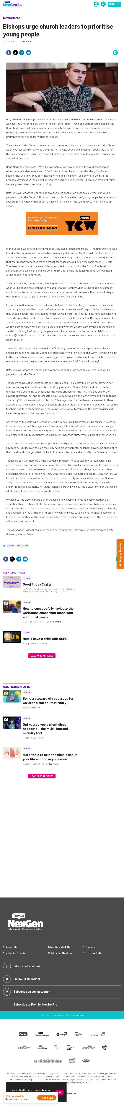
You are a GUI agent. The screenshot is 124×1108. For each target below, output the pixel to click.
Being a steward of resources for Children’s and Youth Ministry (48, 700)
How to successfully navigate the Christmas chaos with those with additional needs (48, 612)
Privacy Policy (95, 952)
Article (27, 602)
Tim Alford (53, 763)
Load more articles (42, 655)
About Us (12, 947)
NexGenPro (11, 18)
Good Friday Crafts (37, 584)
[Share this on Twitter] (15, 52)
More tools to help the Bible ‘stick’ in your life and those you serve (50, 757)
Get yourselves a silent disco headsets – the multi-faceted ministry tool (45, 728)
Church (10, 545)
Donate (90, 947)
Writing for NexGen (60, 953)
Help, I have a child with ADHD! (46, 639)
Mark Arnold (55, 621)
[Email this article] (28, 52)
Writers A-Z (59, 1015)
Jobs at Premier (16, 952)
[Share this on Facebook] (8, 52)
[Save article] (115, 52)
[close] (117, 46)
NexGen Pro (22, 545)
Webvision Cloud (69, 1093)
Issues (27, 578)
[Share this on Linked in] (21, 52)
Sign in (79, 46)
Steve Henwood (33, 707)
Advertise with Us (59, 946)
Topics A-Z (45, 1015)
